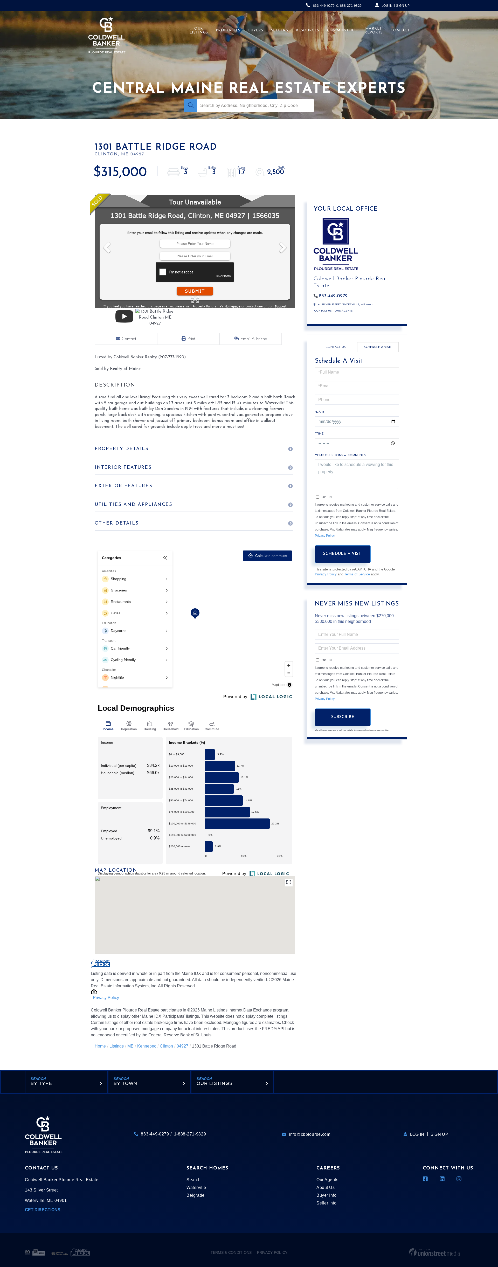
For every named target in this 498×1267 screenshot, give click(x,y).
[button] (190, 105)
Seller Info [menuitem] (326, 1203)
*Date (319, 412)
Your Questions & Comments (340, 455)
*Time (319, 433)
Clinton (166, 1046)
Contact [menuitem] (400, 30)
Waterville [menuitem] (196, 1187)
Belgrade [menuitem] (195, 1195)
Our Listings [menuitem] (199, 31)
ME (130, 1046)
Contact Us (322, 310)
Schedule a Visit (378, 347)
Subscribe (342, 717)
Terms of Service (357, 574)
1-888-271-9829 (349, 6)
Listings (116, 1046)
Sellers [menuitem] (279, 30)
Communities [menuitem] (342, 30)
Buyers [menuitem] (255, 30)
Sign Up (403, 6)
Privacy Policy (106, 997)
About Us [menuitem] (325, 1187)
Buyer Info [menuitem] (326, 1195)
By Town (125, 1083)
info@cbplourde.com (309, 1134)
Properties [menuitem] (228, 30)
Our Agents (343, 310)
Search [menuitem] (193, 1180)
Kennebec (146, 1046)
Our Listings (215, 1083)
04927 (182, 1046)
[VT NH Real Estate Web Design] (434, 1252)
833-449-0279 (324, 6)
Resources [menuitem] (307, 30)
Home (100, 1046)
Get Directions (42, 1210)
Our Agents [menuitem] (327, 1180)
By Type (41, 1083)
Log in (387, 6)
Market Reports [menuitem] (373, 31)
